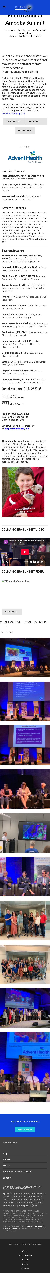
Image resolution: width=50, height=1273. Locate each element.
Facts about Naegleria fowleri (17, 1171)
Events (6, 1165)
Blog (5, 1153)
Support (7, 1177)
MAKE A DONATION (25, 1129)
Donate (6, 1159)
